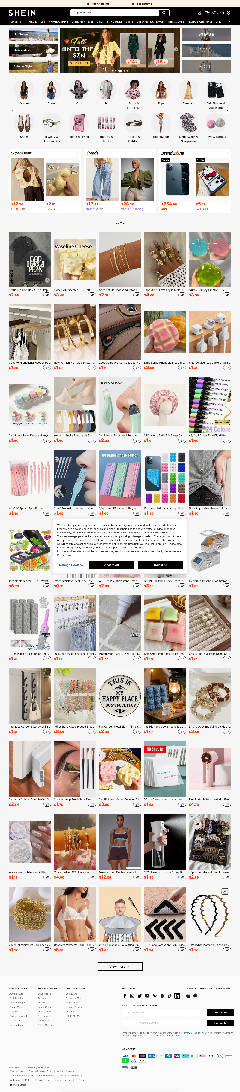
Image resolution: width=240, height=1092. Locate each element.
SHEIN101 (14, 1020)
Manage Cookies (65, 1071)
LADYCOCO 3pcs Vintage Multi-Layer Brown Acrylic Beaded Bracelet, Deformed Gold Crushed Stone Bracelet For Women (210, 726)
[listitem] (30, 265)
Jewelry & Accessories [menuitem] (200, 21)
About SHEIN (16, 993)
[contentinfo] (178, 1058)
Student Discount (18, 1016)
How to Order (44, 1007)
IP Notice (39, 1080)
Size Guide (43, 1016)
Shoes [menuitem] (129, 21)
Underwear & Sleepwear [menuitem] (150, 21)
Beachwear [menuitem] (78, 21)
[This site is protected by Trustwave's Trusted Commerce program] (125, 1067)
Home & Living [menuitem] (176, 21)
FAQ (68, 1020)
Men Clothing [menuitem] (114, 21)
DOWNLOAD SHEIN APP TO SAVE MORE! (208, 988)
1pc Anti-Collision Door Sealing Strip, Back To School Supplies (30, 799)
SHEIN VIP (43, 1020)
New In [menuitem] (33, 21)
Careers (13, 1011)
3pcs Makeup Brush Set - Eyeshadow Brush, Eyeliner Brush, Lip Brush (75, 799)
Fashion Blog (16, 1025)
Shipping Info (44, 993)
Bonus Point (72, 1002)
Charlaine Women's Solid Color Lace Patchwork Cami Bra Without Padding (75, 944)
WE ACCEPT (128, 1049)
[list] (152, 996)
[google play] (195, 997)
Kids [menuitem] (90, 21)
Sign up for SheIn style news (140, 1005)
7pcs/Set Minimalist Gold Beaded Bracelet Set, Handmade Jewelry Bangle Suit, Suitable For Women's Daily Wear (30, 944)
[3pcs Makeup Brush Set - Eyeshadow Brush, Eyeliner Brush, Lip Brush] (75, 769)
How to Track (44, 1011)
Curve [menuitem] (100, 21)
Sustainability (16, 998)
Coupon (70, 1011)
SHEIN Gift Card (74, 1016)
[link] (60, 3)
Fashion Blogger (17, 1002)
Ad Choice (81, 1080)
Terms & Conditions (70, 1075)
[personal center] (199, 12)
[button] (222, 12)
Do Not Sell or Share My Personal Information (32, 1075)
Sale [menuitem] (42, 21)
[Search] (164, 13)
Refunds (42, 1002)
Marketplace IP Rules (20, 1080)
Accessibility (54, 1080)
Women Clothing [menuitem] (58, 21)
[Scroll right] (229, 21)
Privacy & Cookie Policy (195, 1033)
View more (117, 966)
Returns (42, 998)
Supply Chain (16, 1007)
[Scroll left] (224, 21)
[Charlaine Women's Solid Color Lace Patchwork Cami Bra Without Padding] (75, 914)
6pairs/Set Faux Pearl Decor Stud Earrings (210, 653)
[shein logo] (22, 12)
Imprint (68, 1080)
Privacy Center (16, 1071)
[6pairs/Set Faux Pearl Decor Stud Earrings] (210, 623)
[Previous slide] (64, 49)
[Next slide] (176, 49)
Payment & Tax (73, 998)
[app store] (188, 997)
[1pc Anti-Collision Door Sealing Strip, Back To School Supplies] (30, 769)
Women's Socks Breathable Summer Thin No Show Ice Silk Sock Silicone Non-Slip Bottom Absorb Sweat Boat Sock (75, 435)
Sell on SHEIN (45, 1025)
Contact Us (71, 993)
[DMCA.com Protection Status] (133, 1067)
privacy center (173, 1035)
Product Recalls (74, 1007)
